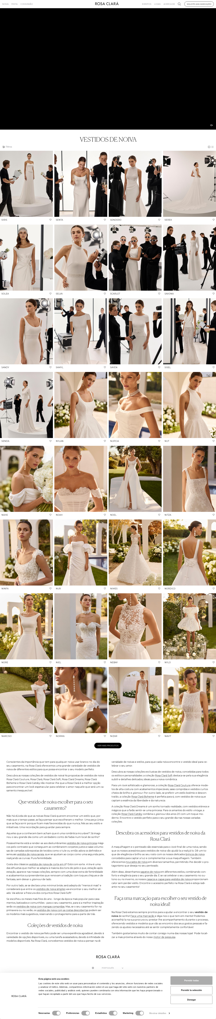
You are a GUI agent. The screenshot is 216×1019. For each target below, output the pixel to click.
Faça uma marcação (142, 916)
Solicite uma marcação (199, 4)
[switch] (85, 1013)
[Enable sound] (211, 125)
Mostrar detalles (157, 1013)
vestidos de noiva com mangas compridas (40, 906)
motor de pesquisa (164, 937)
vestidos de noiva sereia (30, 854)
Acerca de (169, 4)
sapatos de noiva (150, 871)
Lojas (157, 4)
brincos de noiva (195, 854)
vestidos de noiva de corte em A (47, 864)
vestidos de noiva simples (50, 889)
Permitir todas (191, 980)
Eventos (146, 4)
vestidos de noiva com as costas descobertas (62, 910)
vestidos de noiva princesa (82, 843)
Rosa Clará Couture (179, 785)
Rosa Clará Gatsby (131, 814)
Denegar (191, 999)
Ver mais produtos (108, 745)
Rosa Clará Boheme (142, 796)
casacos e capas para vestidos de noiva (168, 879)
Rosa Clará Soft (164, 775)
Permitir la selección (191, 990)
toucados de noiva (137, 862)
